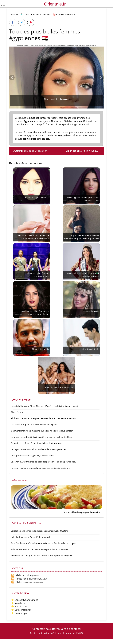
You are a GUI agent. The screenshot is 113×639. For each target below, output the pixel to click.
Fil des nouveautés (24, 582)
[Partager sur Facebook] (12, 22)
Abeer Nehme (17, 412)
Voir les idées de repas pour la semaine (82, 512)
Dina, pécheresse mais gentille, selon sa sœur (32, 455)
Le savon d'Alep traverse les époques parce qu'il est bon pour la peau (43, 461)
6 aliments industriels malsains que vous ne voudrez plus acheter (42, 430)
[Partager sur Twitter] (21, 22)
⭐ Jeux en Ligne (19, 613)
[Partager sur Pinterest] (30, 22)
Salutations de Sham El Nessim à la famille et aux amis (36, 443)
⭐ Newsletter (18, 603)
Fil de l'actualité (23, 575)
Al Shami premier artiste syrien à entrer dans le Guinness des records (43, 418)
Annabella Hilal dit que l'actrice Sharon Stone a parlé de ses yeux (41, 555)
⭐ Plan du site (19, 606)
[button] (3, 3)
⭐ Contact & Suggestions (24, 599)
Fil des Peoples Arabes (26, 578)
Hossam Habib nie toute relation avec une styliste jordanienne (40, 467)
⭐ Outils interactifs (21, 609)
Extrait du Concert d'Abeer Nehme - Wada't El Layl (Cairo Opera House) (44, 406)
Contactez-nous (42, 629)
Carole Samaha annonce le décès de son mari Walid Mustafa (39, 530)
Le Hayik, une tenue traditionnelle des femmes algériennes (38, 449)
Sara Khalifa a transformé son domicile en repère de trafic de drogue (43, 543)
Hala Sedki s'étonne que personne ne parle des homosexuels (39, 549)
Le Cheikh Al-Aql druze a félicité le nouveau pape (34, 424)
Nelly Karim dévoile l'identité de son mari (30, 537)
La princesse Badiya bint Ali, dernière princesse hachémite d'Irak (41, 437)
